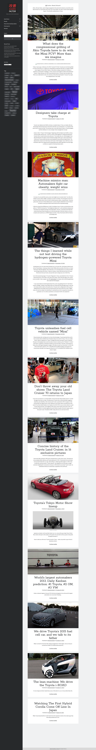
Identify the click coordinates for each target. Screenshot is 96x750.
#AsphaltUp (7, 73)
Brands (5, 21)
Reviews (6, 28)
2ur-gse (13, 73)
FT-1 (6, 86)
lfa (16, 98)
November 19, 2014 (60, 263)
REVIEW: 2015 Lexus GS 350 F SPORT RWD (11, 48)
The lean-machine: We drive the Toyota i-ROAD (53, 666)
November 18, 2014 (60, 334)
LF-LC (12, 98)
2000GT (17, 75)
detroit (7, 84)
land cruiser (7, 92)
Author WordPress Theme (54, 748)
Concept (15, 82)
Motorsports (7, 26)
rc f (6, 105)
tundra (7, 115)
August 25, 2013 (60, 712)
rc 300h (11, 103)
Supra (11, 107)
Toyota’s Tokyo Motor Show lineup (53, 487)
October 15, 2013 (60, 640)
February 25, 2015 (60, 59)
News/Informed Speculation (10, 23)
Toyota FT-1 (7, 113)
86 (11, 75)
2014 (6, 77)
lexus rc (7, 96)
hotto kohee (53, 279)
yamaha (13, 115)
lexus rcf (12, 96)
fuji (10, 86)
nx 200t (6, 103)
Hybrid (6, 89)
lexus (14, 92)
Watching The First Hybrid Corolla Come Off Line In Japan (53, 707)
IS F (12, 89)
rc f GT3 (11, 105)
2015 (11, 77)
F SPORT (14, 84)
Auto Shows (6, 19)
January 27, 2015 (60, 118)
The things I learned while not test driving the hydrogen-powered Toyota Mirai (53, 235)
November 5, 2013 (60, 508)
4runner (6, 75)
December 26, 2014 (60, 189)
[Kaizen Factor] (12, 12)
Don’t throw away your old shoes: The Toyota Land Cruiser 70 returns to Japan (53, 370)
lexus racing (13, 94)
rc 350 (17, 103)
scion (6, 107)
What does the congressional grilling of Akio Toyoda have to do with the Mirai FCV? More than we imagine (53, 28)
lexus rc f (6, 98)
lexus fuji (7, 94)
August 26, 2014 (60, 395)
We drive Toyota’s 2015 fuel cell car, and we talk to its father (53, 615)
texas (6, 110)
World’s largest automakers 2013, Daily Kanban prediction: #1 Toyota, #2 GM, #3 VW (53, 561)
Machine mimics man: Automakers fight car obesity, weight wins (53, 164)
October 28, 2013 (60, 590)
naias (14, 101)
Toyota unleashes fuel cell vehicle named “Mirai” (53, 312)
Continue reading (53, 79)
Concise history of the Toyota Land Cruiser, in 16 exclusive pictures (53, 430)
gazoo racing (16, 86)
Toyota (13, 110)
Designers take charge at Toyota (53, 97)
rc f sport (17, 105)
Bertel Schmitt (9, 80)
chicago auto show (8, 82)
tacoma (16, 107)
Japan (17, 89)
